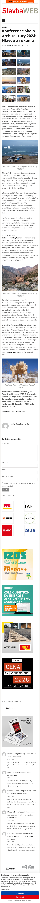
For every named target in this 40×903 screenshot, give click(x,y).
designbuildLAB (8, 352)
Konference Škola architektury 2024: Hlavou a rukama (19, 35)
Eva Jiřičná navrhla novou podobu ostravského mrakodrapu (21, 836)
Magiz (9, 812)
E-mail (4, 470)
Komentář (5, 443)
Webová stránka (7, 476)
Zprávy (5, 27)
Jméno (4, 463)
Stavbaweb (10, 708)
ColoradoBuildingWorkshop (13, 238)
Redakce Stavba (13, 45)
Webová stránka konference (13, 411)
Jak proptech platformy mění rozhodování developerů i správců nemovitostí (21, 815)
